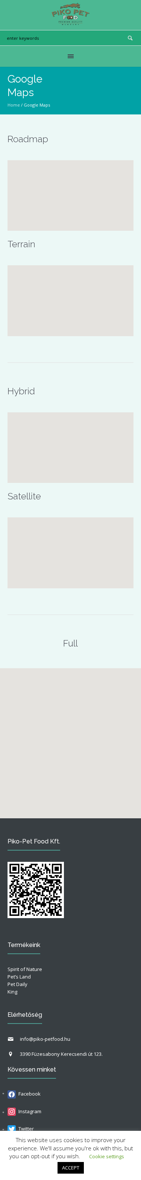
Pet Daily (17, 984)
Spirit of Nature (25, 969)
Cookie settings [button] (106, 1156)
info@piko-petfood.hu (45, 1039)
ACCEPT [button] (70, 1167)
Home (14, 105)
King (12, 991)
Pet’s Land (19, 976)
